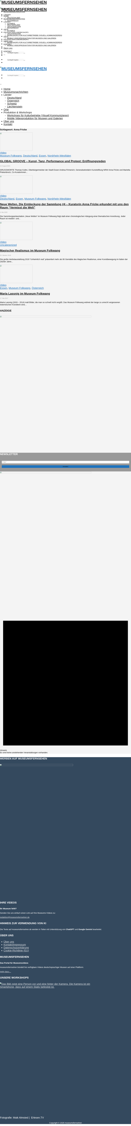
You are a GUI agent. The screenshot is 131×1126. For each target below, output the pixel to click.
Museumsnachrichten (14, 12)
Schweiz (11, 31)
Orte (6, 29)
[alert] (65, 679)
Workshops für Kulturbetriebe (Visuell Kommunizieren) (34, 35)
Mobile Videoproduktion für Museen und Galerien (31, 38)
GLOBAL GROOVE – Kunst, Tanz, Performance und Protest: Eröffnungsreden (53, 161)
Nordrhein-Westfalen (59, 155)
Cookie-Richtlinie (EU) (16, 950)
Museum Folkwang (11, 155)
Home (6, 16)
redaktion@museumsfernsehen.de (14, 917)
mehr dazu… (5, 971)
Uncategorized (8, 245)
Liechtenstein (14, 34)
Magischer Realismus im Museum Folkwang (30, 250)
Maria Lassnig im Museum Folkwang (25, 293)
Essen (42, 155)
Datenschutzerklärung (16, 947)
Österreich (12, 21)
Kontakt (8, 51)
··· (4, 54)
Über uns (8, 48)
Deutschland (13, 25)
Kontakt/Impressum (15, 944)
